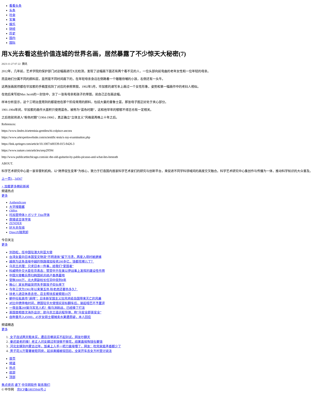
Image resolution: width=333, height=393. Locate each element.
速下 (18, 384)
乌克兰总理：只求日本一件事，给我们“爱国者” (41, 266)
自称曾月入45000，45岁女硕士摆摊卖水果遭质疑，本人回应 (50, 317)
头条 (12, 10)
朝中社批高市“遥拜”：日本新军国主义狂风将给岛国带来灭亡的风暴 (55, 298)
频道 (12, 363)
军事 (12, 19)
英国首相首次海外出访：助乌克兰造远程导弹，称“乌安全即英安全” (55, 312)
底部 (12, 372)
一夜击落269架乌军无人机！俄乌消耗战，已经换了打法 (47, 307)
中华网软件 (29, 384)
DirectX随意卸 (18, 232)
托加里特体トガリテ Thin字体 (29, 215)
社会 (12, 15)
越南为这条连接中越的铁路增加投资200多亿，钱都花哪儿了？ (51, 261)
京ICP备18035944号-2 (31, 389)
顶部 (12, 377)
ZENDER (15, 223)
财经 (12, 28)
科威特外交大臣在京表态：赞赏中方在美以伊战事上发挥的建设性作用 (57, 270)
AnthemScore (17, 202)
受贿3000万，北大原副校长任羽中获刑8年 (37, 280)
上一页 (6, 178)
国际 (12, 42)
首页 (12, 358)
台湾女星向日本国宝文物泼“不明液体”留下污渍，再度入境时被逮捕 (55, 257)
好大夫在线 (17, 227)
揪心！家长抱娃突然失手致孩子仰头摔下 (37, 284)
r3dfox (13, 210)
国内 (12, 38)
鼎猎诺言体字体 (20, 219)
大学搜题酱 (17, 206)
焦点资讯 (8, 384)
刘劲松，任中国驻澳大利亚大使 (30, 252)
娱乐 (12, 24)
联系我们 (44, 384)
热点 (12, 367)
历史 (12, 33)
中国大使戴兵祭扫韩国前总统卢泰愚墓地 (37, 275)
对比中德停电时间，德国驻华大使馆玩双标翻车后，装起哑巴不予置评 (57, 303)
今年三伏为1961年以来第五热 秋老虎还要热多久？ (43, 289)
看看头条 (15, 5)
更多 (5, 195)
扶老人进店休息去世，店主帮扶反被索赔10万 (40, 294)
